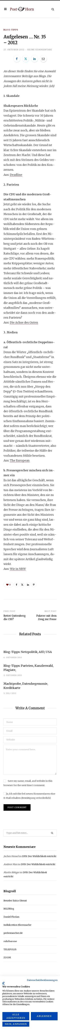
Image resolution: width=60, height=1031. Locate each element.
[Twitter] (25, 58)
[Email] (43, 58)
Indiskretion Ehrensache (17, 924)
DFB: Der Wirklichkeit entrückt (39, 856)
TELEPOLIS (10, 949)
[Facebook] (16, 58)
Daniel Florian (11, 916)
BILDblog (9, 908)
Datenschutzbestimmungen (42, 980)
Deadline (16, 175)
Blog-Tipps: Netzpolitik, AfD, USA (28, 652)
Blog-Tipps (11, 30)
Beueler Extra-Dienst (15, 900)
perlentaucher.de (13, 933)
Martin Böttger (11, 872)
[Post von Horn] (22, 9)
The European (20, 460)
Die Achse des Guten (24, 322)
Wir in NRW (18, 569)
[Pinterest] (33, 584)
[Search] (53, 9)
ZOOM (7, 957)
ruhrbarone (10, 941)
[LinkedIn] (34, 58)
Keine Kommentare (39, 49)
